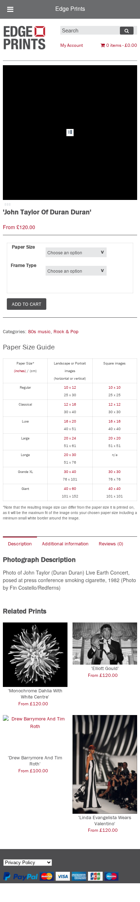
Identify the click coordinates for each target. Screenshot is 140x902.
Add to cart (26, 304)
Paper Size (23, 247)
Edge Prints (70, 8)
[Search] (127, 31)
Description (20, 543)
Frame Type (23, 265)
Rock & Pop (65, 331)
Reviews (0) (111, 543)
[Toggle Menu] (10, 9)
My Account (71, 45)
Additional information (65, 543)
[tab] (20, 543)
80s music (39, 331)
